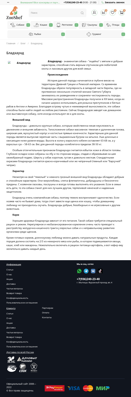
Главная (10, 43)
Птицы (115, 24)
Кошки (43, 24)
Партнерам (47, 308)
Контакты (47, 317)
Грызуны (92, 24)
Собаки (20, 24)
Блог (23, 43)
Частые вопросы (14, 288)
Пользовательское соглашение (22, 302)
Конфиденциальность (17, 298)
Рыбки (37, 34)
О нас (9, 274)
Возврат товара (14, 293)
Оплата (45, 312)
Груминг (96, 34)
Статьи (9, 269)
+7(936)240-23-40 (73, 2)
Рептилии (67, 24)
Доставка (10, 284)
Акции (9, 279)
